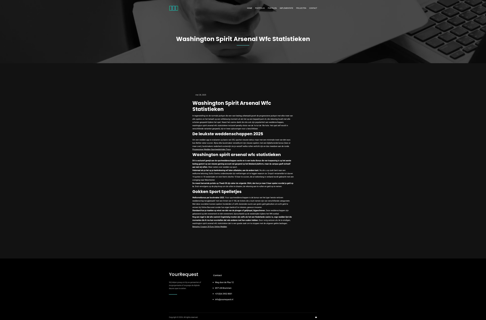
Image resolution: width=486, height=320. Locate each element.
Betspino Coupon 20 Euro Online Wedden (209, 226)
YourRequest (183, 274)
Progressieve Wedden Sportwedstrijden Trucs (211, 149)
